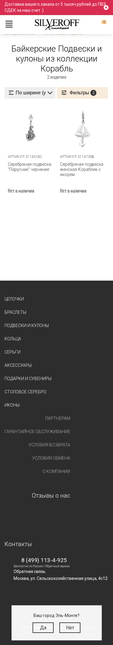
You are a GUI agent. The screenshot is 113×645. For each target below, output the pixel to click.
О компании (56, 471)
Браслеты (15, 312)
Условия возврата (49, 444)
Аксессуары (18, 365)
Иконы (12, 405)
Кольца (13, 338)
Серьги (12, 352)
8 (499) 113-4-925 (44, 560)
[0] (99, 24)
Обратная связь (30, 571)
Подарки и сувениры (28, 378)
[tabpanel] (30, 128)
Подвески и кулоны (27, 325)
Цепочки (14, 299)
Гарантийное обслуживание (37, 431)
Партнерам (57, 418)
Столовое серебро (25, 391)
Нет (70, 628)
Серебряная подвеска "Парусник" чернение (29, 167)
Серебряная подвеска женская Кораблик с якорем (81, 169)
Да (43, 628)
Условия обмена (51, 458)
